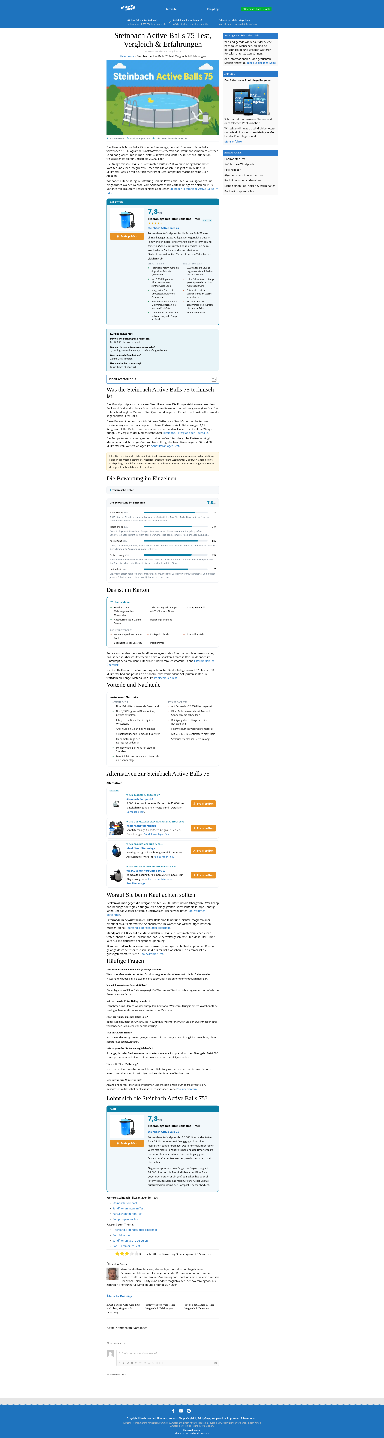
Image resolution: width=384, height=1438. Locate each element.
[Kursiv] (124, 1363)
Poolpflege (213, 9)
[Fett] (119, 1363)
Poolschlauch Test (165, 678)
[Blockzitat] (144, 1363)
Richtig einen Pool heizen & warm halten (250, 186)
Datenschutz (250, 1418)
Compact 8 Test (135, 811)
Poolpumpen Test (163, 856)
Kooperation (219, 1418)
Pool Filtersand (121, 1235)
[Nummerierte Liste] (136, 1363)
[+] (161, 1363)
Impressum (233, 1418)
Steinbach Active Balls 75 (163, 228)
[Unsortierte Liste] (140, 1363)
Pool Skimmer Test (151, 954)
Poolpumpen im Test (125, 1219)
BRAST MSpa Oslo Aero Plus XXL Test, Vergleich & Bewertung (123, 1308)
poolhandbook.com (199, 1433)
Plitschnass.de (146, 1418)
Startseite (171, 9)
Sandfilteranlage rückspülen (130, 1240)
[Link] (153, 1363)
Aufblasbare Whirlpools (239, 164)
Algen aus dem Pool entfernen (243, 175)
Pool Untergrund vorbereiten (242, 180)
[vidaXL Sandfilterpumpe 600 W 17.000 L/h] (116, 875)
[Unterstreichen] (128, 1363)
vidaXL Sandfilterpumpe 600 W (145, 870)
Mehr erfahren (233, 141)
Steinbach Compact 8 (139, 799)
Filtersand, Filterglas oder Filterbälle (185, 433)
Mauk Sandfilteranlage (140, 848)
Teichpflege (204, 1418)
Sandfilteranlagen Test (165, 446)
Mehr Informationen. (203, 1425)
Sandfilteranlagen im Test (128, 1208)
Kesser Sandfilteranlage (141, 825)
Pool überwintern (186, 1089)
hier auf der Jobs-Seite (261, 63)
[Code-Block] (149, 1363)
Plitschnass (127, 56)
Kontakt (173, 1418)
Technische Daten (123, 490)
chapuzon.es (181, 1433)
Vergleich (191, 1418)
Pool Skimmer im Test (126, 1246)
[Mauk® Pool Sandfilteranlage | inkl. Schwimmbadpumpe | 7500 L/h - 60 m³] (116, 850)
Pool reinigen (232, 169)
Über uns (162, 1418)
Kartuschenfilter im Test (127, 1213)
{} (157, 1363)
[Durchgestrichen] (132, 1363)
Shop (182, 1418)
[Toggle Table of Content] (212, 379)
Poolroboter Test (234, 159)
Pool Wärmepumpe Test (239, 191)
